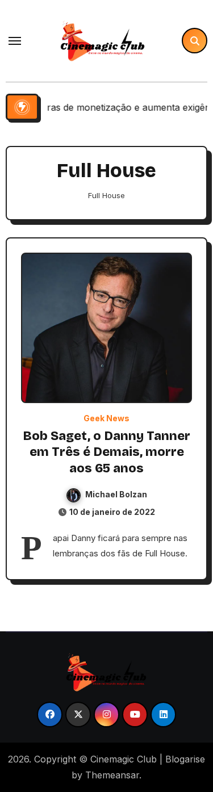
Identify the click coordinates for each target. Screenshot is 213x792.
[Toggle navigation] (15, 41)
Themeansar (112, 775)
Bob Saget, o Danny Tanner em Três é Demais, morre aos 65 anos (106, 452)
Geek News (106, 418)
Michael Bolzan (116, 494)
